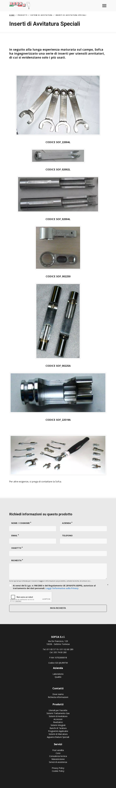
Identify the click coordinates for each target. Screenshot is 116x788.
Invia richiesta (58, 608)
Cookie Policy (58, 771)
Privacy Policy (58, 768)
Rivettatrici (58, 722)
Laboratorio (58, 674)
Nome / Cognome (20, 523)
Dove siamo (58, 694)
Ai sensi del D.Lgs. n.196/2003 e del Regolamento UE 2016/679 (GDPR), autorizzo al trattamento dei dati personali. (54, 587)
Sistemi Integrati (58, 725)
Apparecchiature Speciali (58, 737)
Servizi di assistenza (58, 762)
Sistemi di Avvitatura (58, 716)
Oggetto (16, 548)
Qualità (58, 677)
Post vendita (58, 750)
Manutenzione (58, 759)
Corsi (58, 753)
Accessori (58, 719)
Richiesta (16, 560)
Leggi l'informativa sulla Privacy (62, 588)
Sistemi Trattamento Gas (58, 713)
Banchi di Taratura (58, 728)
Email (14, 535)
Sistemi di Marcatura (58, 734)
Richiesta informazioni (58, 697)
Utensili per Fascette (58, 710)
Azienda (66, 523)
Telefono (67, 535)
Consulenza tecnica (58, 756)
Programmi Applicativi (58, 731)
